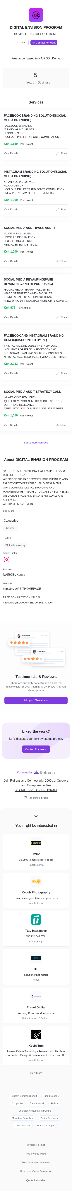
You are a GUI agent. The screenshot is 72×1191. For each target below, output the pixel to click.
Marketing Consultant (22, 1118)
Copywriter (17, 1103)
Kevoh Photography (36, 892)
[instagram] (7, 559)
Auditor (54, 1103)
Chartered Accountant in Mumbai (34, 1111)
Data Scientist (37, 1103)
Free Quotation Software (36, 1162)
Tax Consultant (22, 1125)
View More (36, 1072)
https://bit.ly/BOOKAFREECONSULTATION (28, 602)
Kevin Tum (36, 1045)
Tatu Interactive (36, 930)
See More (8, 510)
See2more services (36, 442)
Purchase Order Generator (36, 1171)
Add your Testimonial (36, 700)
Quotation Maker (36, 1180)
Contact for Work (46, 42)
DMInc (36, 854)
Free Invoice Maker (36, 1153)
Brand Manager (51, 1096)
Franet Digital (36, 1007)
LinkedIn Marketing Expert (24, 1096)
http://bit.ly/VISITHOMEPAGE (22, 588)
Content (10, 527)
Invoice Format (36, 1144)
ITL (36, 969)
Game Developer (45, 1125)
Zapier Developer (49, 1118)
